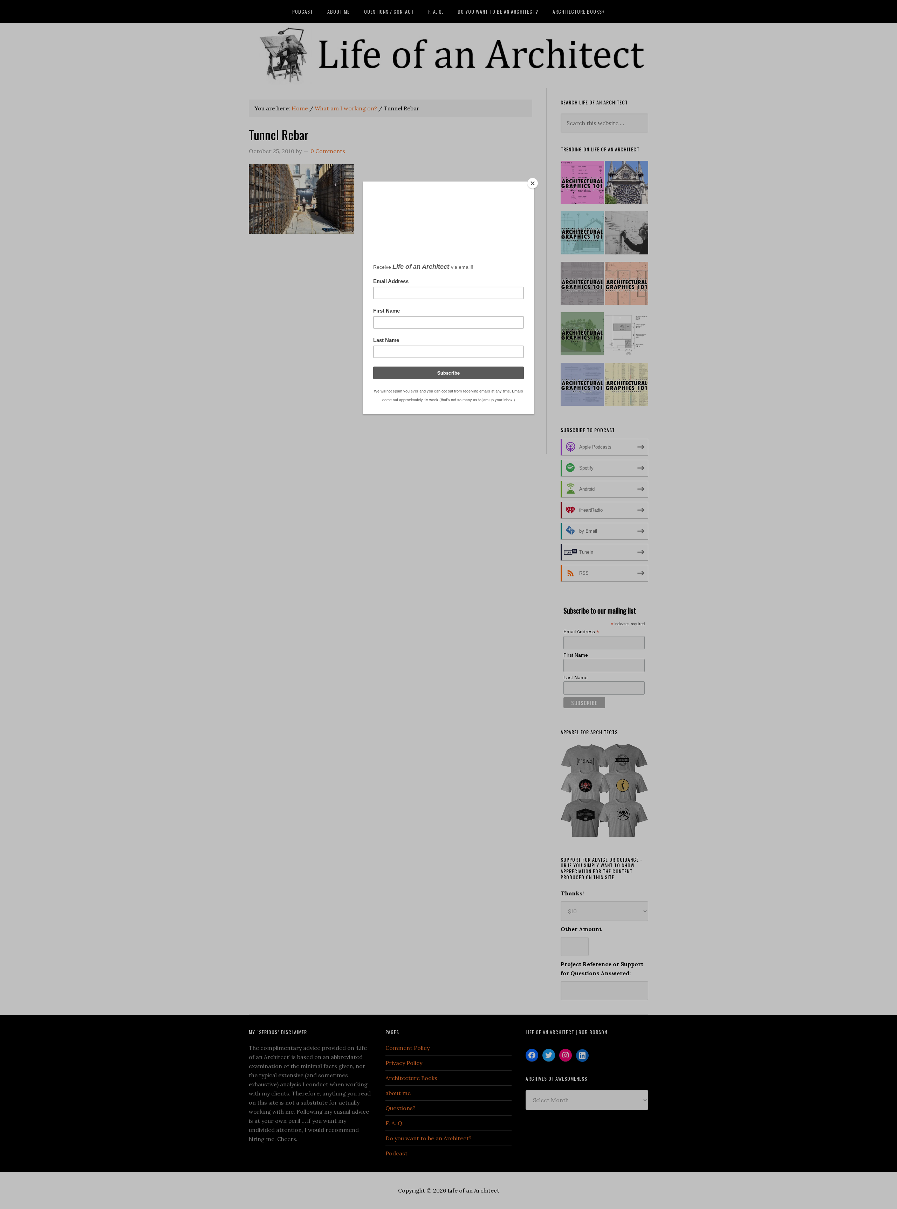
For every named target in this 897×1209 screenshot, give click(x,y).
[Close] (532, 183)
